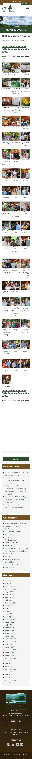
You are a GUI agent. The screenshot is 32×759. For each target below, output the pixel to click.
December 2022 (10, 586)
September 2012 (11, 680)
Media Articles (10, 554)
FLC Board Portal (16, 729)
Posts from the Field (12, 559)
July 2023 (8, 584)
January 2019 (9, 628)
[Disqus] (16, 428)
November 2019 (10, 619)
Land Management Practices (15, 551)
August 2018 (9, 630)
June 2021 (8, 608)
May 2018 (8, 633)
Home (16, 726)
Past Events (9, 556)
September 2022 (11, 589)
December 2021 (10, 603)
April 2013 (8, 675)
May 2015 (8, 661)
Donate (20, 1)
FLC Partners (9, 529)
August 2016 (9, 653)
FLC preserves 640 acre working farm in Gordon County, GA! (17, 507)
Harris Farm (9, 545)
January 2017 (9, 647)
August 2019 (9, 622)
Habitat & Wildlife (11, 543)
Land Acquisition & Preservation (16, 548)
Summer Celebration (19, 40)
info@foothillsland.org (17, 713)
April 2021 (8, 614)
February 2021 (10, 617)
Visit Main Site (13, 1)
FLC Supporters (10, 540)
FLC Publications (11, 537)
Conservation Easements (14, 526)
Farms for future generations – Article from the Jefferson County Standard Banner (16, 480)
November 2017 (10, 639)
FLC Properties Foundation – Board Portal (16, 733)
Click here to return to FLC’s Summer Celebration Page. (16, 393)
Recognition (9, 562)
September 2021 (11, 606)
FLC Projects (9, 534)
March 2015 (9, 666)
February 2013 (10, 677)
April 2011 (8, 683)
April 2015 (8, 664)
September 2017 (11, 641)
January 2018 (9, 636)
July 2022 (8, 595)
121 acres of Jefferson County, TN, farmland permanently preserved (15, 499)
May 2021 (8, 611)
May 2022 (8, 597)
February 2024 (10, 581)
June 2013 (8, 672)
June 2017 (8, 644)
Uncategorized (10, 568)
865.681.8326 (17, 710)
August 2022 (9, 592)
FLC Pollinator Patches (13, 532)
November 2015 (10, 658)
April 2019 (8, 625)
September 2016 (11, 650)
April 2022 (8, 600)
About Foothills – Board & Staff (16, 523)
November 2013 (10, 669)
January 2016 (9, 655)
